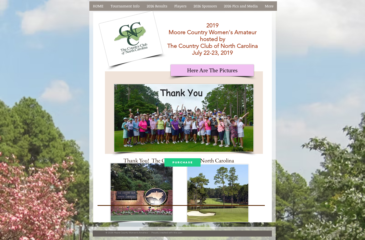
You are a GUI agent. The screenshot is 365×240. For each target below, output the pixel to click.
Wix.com (177, 232)
